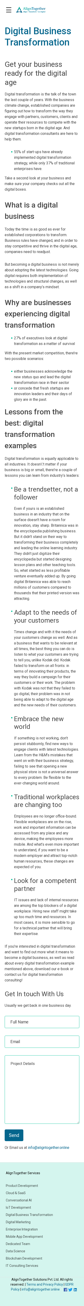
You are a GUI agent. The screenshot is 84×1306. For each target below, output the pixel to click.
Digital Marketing (18, 1222)
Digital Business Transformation (29, 1215)
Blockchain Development (24, 1258)
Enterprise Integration (22, 1229)
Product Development (22, 1186)
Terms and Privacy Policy (45, 1284)
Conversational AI (19, 1200)
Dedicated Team (18, 1244)
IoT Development (18, 1207)
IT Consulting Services (22, 1266)
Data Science (15, 1251)
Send (14, 1135)
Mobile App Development (24, 1236)
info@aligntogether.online (48, 1147)
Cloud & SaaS (16, 1193)
